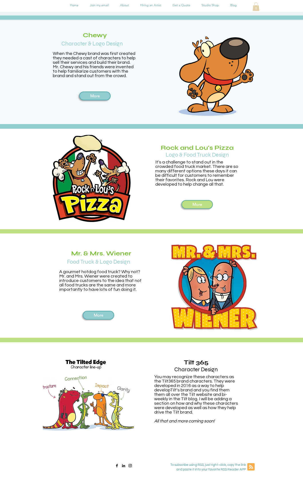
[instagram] (130, 465)
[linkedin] (123, 465)
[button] (256, 6)
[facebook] (117, 465)
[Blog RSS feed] (251, 467)
